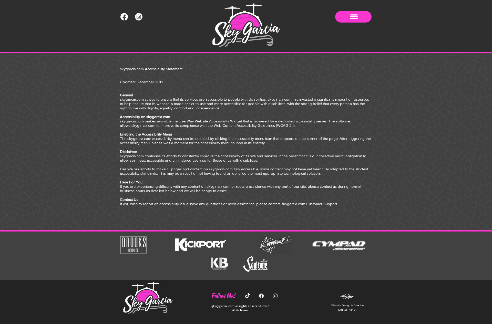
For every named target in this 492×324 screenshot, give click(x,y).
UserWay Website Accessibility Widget (210, 121)
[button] (353, 17)
